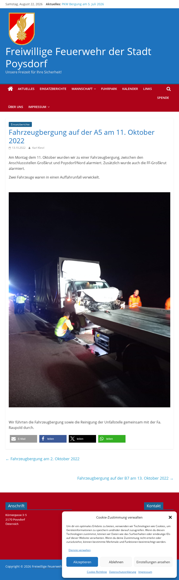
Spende (163, 98)
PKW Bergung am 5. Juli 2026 (83, 6)
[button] (170, 517)
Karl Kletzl (38, 148)
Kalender (130, 89)
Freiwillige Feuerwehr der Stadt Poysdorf (78, 57)
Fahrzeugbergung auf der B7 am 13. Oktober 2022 (125, 478)
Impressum (145, 572)
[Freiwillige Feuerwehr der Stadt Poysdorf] (10, 88)
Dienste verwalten (80, 550)
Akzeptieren (82, 562)
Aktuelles (26, 89)
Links (147, 89)
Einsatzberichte (53, 89)
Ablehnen (116, 562)
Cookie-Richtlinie (97, 572)
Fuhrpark (109, 89)
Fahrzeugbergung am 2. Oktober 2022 (42, 458)
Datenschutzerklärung (122, 572)
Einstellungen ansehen (153, 562)
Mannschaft (82, 89)
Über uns (15, 107)
